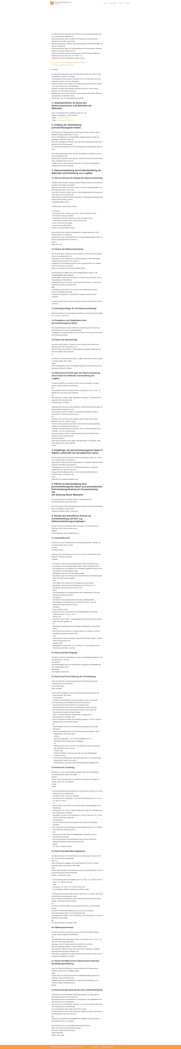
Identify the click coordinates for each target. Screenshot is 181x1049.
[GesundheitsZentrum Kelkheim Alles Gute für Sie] (60, 3)
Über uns (121, 3)
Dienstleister (113, 3)
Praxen (105, 3)
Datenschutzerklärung (106, 1047)
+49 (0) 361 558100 (63, 118)
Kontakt (128, 3)
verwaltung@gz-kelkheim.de (65, 120)
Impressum (95, 1047)
